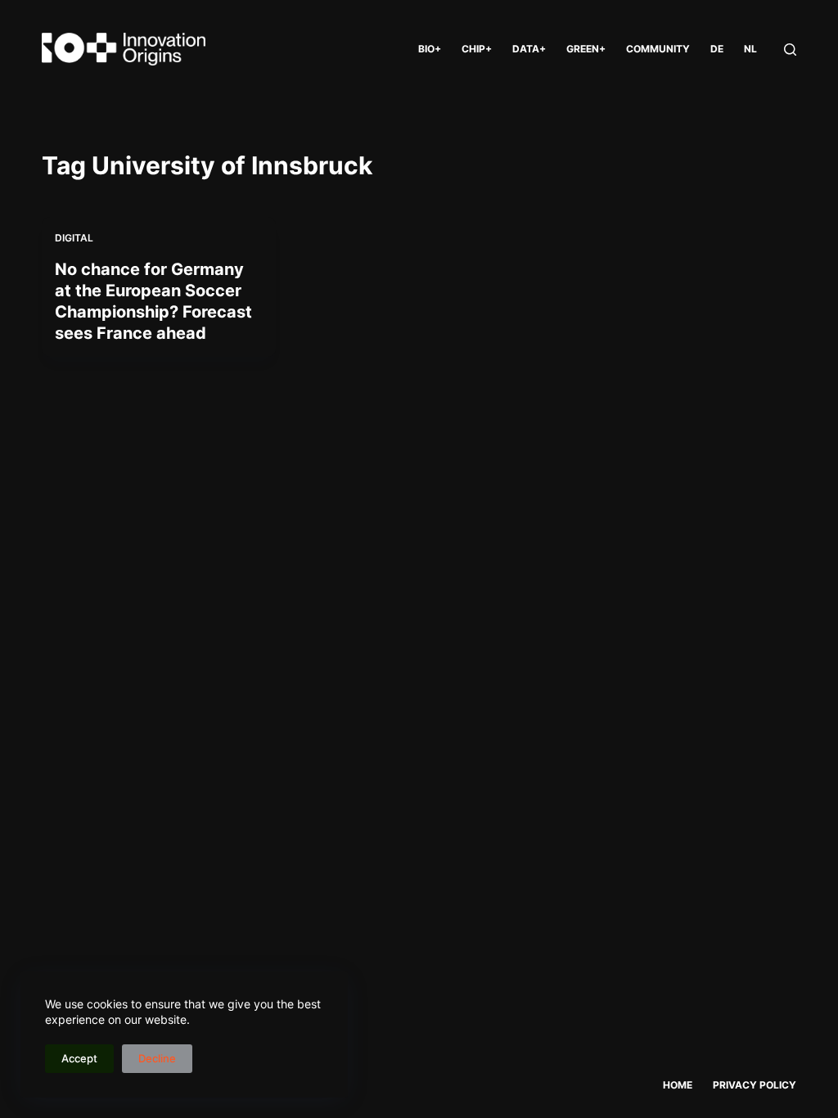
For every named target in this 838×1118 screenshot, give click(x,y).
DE (716, 49)
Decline (157, 1058)
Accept (79, 1058)
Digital (74, 238)
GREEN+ (586, 49)
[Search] (790, 49)
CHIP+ (477, 49)
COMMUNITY (658, 49)
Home (677, 1085)
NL (750, 49)
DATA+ (529, 49)
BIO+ (429, 49)
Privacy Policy (754, 1085)
